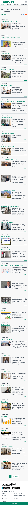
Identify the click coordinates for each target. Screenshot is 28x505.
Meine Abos (24, 4)
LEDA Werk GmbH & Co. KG (8, 133)
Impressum (4, 493)
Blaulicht (9, 4)
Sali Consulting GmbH (6, 85)
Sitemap (4, 501)
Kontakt (4, 495)
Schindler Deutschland (6, 117)
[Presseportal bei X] (11, 491)
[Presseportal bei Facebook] (9, 491)
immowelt (3, 430)
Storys (2, 4)
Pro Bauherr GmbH (5, 324)
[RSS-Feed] (26, 14)
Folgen (12, 503)
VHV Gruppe (4, 416)
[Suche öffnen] (22, 2)
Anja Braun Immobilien (6, 339)
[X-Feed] (22, 14)
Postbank (3, 310)
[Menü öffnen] (26, 2)
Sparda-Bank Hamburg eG (7, 69)
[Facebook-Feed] (23, 14)
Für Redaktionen (18, 493)
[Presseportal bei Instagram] (13, 491)
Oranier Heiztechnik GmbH (7, 446)
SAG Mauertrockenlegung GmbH (9, 159)
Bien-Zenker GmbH (5, 236)
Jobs (15, 496)
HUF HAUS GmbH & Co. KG (8, 190)
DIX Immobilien (4, 280)
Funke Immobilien (5, 174)
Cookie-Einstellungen (7, 500)
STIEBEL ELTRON (5, 249)
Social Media (17, 500)
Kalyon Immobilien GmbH (7, 222)
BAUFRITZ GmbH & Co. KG (8, 146)
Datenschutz (5, 498)
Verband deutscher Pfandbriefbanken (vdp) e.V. (12, 265)
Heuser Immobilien (5, 53)
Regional (16, 4)
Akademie (4, 496)
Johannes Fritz (4, 461)
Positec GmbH (4, 401)
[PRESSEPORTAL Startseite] (7, 2)
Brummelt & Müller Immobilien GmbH (10, 21)
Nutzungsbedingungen (19, 495)
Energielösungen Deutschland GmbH (10, 206)
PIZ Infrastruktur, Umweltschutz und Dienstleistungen (13, 101)
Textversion (16, 498)
